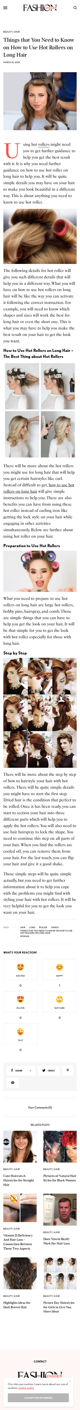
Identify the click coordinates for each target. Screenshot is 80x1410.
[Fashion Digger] (40, 7)
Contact (40, 1361)
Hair (17, 32)
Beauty (8, 32)
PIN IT (42, 236)
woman (24, 936)
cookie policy (26, 1388)
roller (43, 927)
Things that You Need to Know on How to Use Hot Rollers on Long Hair (46, 931)
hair (22, 927)
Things (55, 927)
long (32, 927)
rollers (43, 144)
